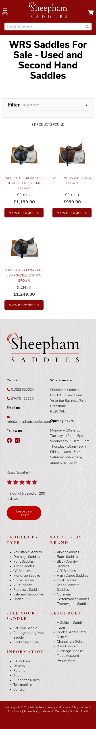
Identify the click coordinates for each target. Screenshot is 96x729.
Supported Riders (26, 680)
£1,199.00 (24, 202)
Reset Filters (31, 105)
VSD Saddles (22, 585)
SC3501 (24, 195)
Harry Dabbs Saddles (72, 575)
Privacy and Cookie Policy (62, 707)
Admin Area (36, 707)
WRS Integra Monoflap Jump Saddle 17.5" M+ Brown (24, 183)
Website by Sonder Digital (71, 711)
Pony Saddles (23, 561)
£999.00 (72, 202)
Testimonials (22, 684)
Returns (19, 670)
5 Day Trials (21, 661)
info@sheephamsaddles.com (29, 421)
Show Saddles (23, 580)
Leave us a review (24, 513)
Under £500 (22, 599)
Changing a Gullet (70, 641)
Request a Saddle (26, 589)
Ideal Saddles (66, 580)
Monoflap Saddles (26, 575)
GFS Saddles (66, 571)
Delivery (19, 666)
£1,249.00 (24, 294)
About (18, 675)
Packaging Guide (26, 642)
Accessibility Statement (38, 711)
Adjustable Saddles (27, 552)
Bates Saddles (67, 557)
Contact (19, 689)
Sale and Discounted (28, 594)
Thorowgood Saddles (73, 604)
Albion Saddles (68, 552)
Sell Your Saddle (25, 628)
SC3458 (24, 287)
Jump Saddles (23, 566)
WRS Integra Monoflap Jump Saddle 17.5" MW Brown (24, 275)
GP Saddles (22, 571)
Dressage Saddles (26, 557)
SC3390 (72, 195)
